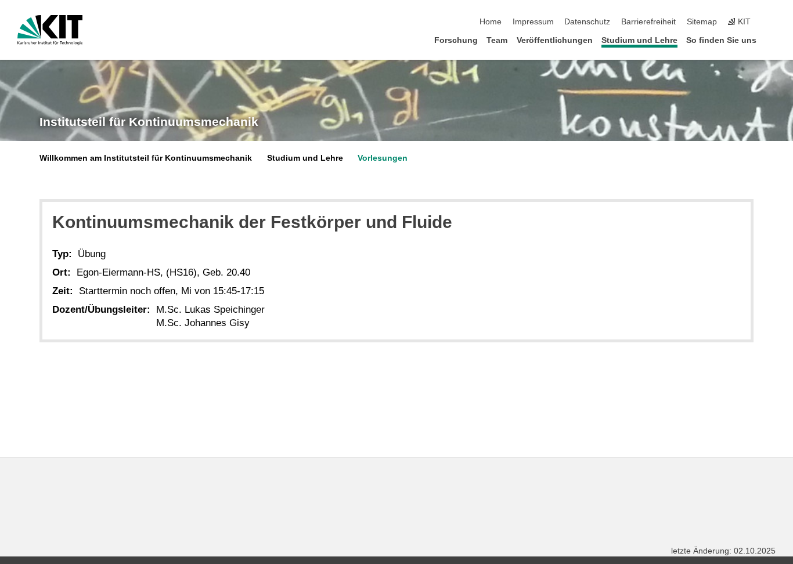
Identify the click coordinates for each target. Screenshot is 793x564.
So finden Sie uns (721, 40)
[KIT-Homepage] (50, 30)
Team (496, 40)
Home (491, 21)
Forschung (456, 40)
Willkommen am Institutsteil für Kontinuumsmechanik (145, 158)
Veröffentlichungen (555, 40)
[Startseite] (772, 40)
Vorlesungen (383, 158)
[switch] (772, 22)
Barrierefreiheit (648, 21)
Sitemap (702, 21)
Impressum (533, 21)
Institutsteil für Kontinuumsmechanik (148, 122)
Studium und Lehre (639, 40)
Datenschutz (587, 21)
